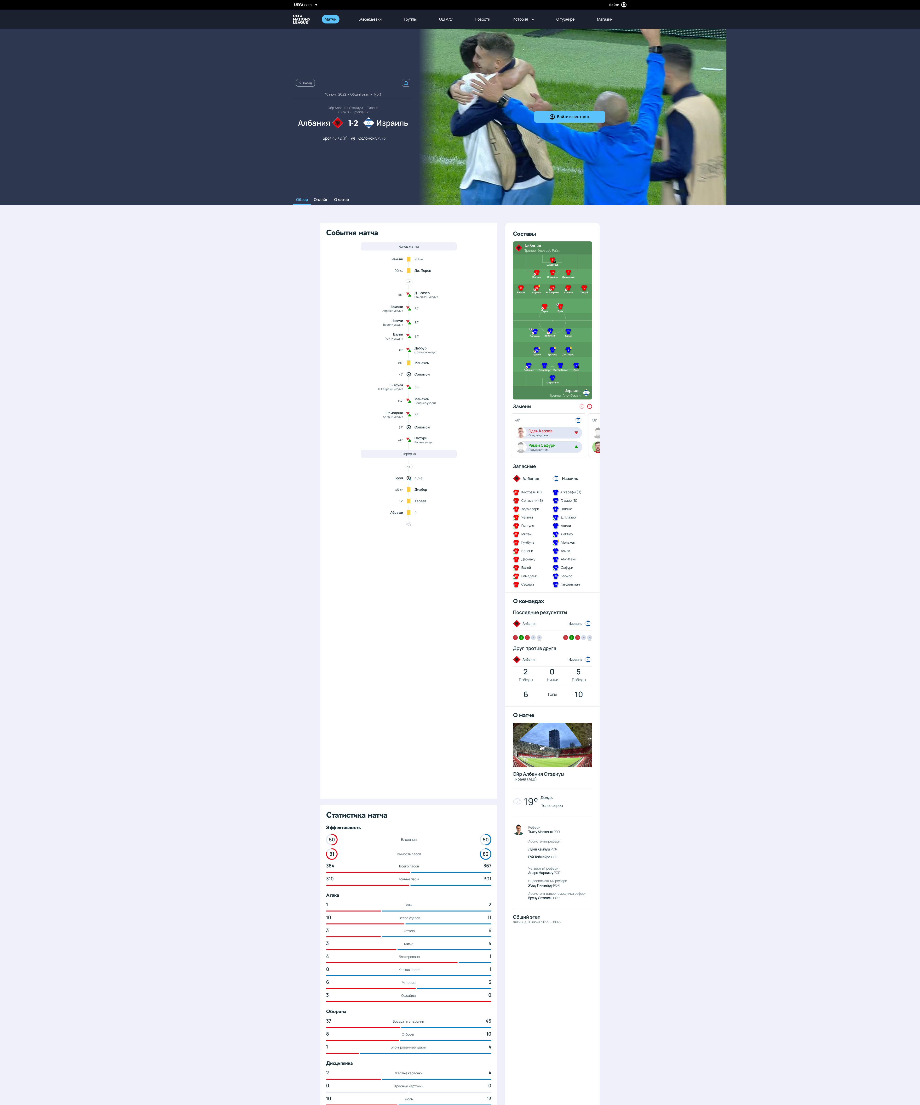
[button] (523, 19)
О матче (341, 200)
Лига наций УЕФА (301, 19)
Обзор (302, 200)
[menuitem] (336, 19)
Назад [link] (307, 83)
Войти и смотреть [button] (573, 116)
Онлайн (321, 200)
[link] (331, 19)
